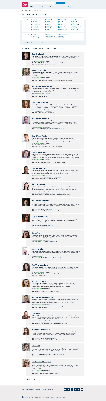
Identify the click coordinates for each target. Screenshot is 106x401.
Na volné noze (25, 10)
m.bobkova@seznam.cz (49, 209)
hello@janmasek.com (48, 354)
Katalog (32, 6)
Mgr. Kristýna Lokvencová (42, 297)
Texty (74, 19)
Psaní (60, 24)
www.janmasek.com (60, 354)
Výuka (74, 22)
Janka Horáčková (38, 249)
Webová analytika (77, 26)
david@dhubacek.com (48, 62)
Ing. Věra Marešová (40, 265)
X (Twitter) (78, 389)
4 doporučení (47, 207)
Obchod (48, 29)
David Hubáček (38, 54)
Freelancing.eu (23, 397)
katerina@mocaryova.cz (39, 371)
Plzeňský (61, 36)
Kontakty (49, 6)
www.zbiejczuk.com (60, 128)
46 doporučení (47, 93)
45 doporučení (47, 77)
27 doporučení (47, 191)
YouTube (65, 389)
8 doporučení (47, 336)
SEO (60, 27)
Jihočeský (35, 36)
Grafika (47, 21)
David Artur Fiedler (39, 136)
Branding (35, 21)
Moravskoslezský (63, 34)
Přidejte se (71, 7)
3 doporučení (47, 304)
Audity (34, 19)
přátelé (39, 389)
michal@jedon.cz (38, 160)
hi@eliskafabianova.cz (39, 241)
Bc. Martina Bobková (40, 200)
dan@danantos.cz (47, 322)
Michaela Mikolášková (41, 329)
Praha (60, 37)
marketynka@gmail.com (49, 306)
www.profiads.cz (58, 177)
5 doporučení (47, 288)
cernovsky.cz (59, 78)
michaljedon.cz (48, 160)
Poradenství (62, 19)
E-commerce (35, 24)
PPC (60, 21)
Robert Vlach (34, 389)
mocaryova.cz (51, 371)
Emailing (35, 27)
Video (74, 21)
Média (47, 27)
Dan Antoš (36, 313)
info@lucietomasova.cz (39, 225)
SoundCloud (82, 389)
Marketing (48, 26)
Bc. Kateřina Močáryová (41, 362)
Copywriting (35, 22)
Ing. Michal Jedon (39, 152)
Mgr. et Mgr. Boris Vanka (42, 86)
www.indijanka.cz (59, 257)
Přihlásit (81, 1)
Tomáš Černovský (39, 70)
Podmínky (50, 389)
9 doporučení (47, 127)
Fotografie (48, 19)
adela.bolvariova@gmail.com (40, 289)
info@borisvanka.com (48, 95)
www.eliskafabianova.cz (52, 241)
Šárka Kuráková (38, 184)
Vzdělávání (75, 24)
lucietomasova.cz (51, 225)
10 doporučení (47, 175)
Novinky (38, 6)
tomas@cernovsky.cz (48, 78)
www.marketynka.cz (61, 306)
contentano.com (61, 144)
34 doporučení (47, 109)
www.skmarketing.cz (61, 193)
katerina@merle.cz (38, 111)
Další (34, 379)
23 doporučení (47, 61)
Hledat (60, 3)
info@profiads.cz (47, 177)
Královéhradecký (49, 36)
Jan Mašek (36, 346)
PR (60, 22)
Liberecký (48, 37)
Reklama (61, 26)
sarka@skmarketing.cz (48, 193)
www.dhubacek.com (61, 62)
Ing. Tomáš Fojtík (39, 168)
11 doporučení (47, 159)
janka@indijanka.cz (48, 257)
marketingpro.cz (60, 273)
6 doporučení (47, 370)
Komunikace (49, 22)
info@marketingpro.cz (48, 273)
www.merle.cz (48, 111)
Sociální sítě (62, 29)
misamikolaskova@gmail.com (50, 338)
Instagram (35, 42)
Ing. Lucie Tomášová (40, 216)
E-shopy (34, 26)
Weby (74, 27)
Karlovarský (48, 34)
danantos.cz (57, 322)
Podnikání (42, 42)
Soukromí (45, 389)
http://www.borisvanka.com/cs (62, 95)
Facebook (35, 29)
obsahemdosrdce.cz (54, 289)
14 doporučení (47, 143)
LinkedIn (48, 24)
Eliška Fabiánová (38, 233)
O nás (43, 6)
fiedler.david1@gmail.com (49, 144)
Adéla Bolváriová (39, 281)
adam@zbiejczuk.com (48, 128)
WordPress (75, 29)
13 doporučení (47, 240)
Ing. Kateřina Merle (40, 102)
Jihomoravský (36, 37)
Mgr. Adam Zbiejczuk (40, 118)
